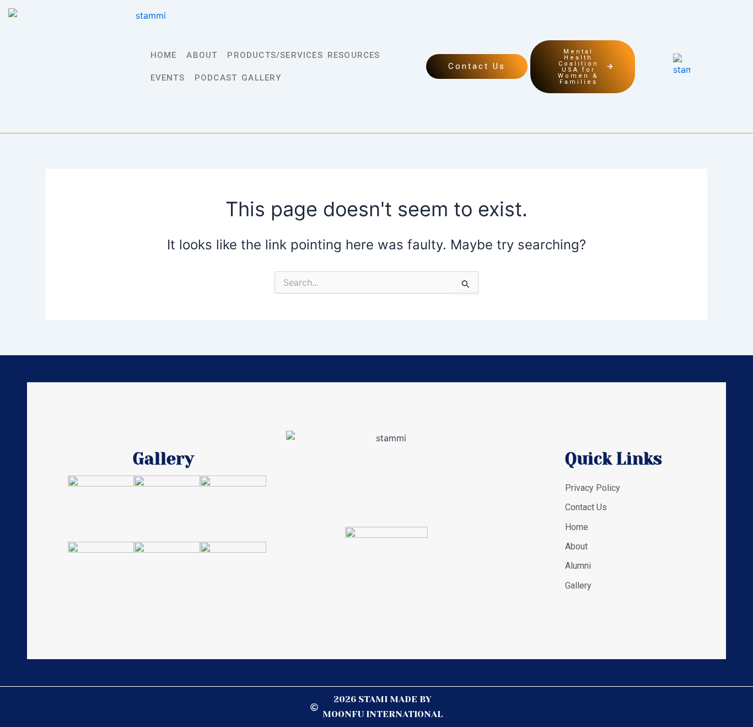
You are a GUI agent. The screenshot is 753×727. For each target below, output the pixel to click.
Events (167, 78)
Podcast (216, 78)
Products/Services (274, 55)
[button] (166, 55)
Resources (353, 55)
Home (163, 55)
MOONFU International (382, 714)
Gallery (261, 78)
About (201, 55)
